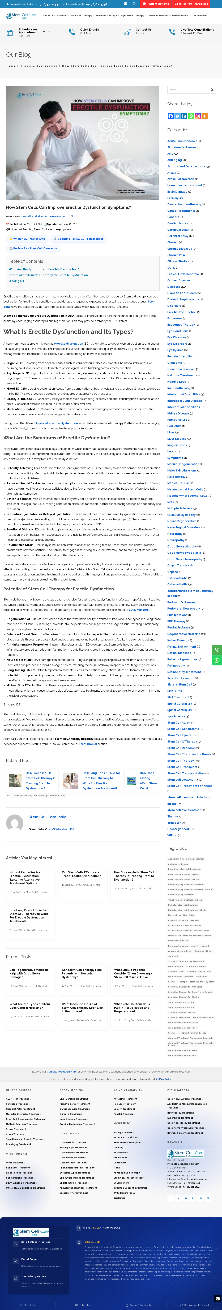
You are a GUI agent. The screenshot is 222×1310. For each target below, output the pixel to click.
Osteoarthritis (177, 578)
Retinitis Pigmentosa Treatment (185, 1133)
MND (170, 502)
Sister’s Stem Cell (179, 684)
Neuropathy (175, 540)
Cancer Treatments (181, 210)
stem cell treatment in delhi (182, 1050)
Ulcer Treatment (15, 1163)
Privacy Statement (124, 1132)
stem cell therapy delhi (202, 982)
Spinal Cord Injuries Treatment (77, 1178)
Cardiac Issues (177, 223)
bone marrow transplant (184, 185)
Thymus (173, 816)
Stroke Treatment (16, 1129)
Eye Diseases (176, 337)
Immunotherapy (178, 388)
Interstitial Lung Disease (184, 400)
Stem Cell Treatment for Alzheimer (25, 1119)
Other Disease (17, 1154)
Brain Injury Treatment (18, 1144)
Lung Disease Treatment (74, 1119)
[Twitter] (177, 116)
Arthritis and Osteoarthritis (186, 166)
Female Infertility (179, 356)
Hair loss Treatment (181, 375)
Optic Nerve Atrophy (182, 546)
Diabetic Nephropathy (183, 299)
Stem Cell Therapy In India (181, 1012)
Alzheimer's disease (181, 147)
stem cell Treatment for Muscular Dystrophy (191, 1038)
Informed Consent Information (131, 1188)
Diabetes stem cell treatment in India (187, 910)
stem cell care (175, 966)
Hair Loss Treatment (125, 1104)
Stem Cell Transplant (182, 767)
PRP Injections (177, 615)
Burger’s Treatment (71, 1114)
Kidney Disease (178, 413)
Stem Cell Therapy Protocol (129, 1178)
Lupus (171, 451)
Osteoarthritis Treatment (74, 1142)
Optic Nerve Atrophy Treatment (185, 1099)
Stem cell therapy (177, 982)
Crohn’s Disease (178, 280)
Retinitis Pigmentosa (182, 659)
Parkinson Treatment (17, 1104)
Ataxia (171, 172)
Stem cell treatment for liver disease (187, 1033)
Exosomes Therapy (181, 324)
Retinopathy (176, 665)
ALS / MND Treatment (18, 1099)
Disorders (174, 305)
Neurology (174, 533)
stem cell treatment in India (187, 797)
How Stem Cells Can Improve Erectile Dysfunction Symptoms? (68, 207)
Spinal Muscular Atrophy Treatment (25, 1139)
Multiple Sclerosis (180, 508)
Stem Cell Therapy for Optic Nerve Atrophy (190, 992)
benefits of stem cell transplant (184, 869)
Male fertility (176, 476)
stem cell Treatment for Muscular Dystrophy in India (191, 1044)
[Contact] (134, 3)
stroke (172, 803)
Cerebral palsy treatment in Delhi (185, 900)
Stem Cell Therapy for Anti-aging (185, 987)
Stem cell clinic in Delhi (199, 971)
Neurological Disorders (184, 527)
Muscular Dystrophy (181, 515)
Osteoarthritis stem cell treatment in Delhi (189, 936)
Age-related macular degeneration (186, 859)
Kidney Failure (177, 419)
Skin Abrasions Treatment (20, 1178)
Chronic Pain (176, 255)
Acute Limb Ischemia (182, 141)
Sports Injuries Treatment (74, 1183)
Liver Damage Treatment (74, 1099)
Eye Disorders (177, 343)
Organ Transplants (180, 565)
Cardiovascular (178, 229)
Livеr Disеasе (177, 438)
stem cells (201, 977)
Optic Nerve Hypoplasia (184, 552)
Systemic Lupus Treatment (75, 1173)
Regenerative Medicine (183, 634)
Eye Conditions (178, 331)
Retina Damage (178, 640)
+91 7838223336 (96, 4)
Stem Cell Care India (47, 817)
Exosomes (174, 318)
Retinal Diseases (179, 653)
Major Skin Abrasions (182, 470)
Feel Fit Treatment (124, 1114)
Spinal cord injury (204, 951)
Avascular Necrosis (181, 179)
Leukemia (174, 426)
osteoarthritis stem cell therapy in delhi (188, 930)
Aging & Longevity (128, 1090)
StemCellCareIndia (196, 966)
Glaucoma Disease (180, 369)
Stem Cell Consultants (183, 729)
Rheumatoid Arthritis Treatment (77, 1168)
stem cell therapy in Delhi (181, 1007)
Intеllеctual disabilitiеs (183, 407)
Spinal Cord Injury (179, 703)
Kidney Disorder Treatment (75, 1104)
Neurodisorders (18, 1090)
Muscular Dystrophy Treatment (23, 1114)
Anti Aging (174, 160)
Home (11, 66)
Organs (172, 572)
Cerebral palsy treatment (181, 895)
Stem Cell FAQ (121, 1157)
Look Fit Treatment (124, 1109)
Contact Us (120, 1163)
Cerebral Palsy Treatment (20, 1109)
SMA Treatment (178, 697)
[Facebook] (171, 116)
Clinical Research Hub (61, 1071)
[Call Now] (217, 650)
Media (117, 1168)
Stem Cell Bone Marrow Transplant (186, 961)
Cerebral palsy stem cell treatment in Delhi (190, 890)
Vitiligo (172, 835)
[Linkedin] (184, 116)
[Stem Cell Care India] (185, 1153)
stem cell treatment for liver (183, 1028)
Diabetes (173, 286)
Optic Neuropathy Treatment (183, 1123)
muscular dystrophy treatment (183, 920)
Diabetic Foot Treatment (19, 1173)
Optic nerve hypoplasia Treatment (186, 1128)
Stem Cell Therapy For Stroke (183, 997)
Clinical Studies (178, 261)
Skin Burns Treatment (18, 1168)
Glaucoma (174, 362)
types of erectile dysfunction (57, 423)
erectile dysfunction (68, 343)
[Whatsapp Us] (217, 660)
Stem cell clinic (176, 971)
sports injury (176, 716)
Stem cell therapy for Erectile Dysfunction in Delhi (39, 796)
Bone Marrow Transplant (127, 1142)
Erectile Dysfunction (39, 66)
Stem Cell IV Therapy (182, 741)
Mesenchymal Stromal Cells (187, 495)
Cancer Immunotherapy (184, 204)
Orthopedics (70, 1133)
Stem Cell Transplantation (186, 773)
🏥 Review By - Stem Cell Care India (33, 248)
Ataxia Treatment (15, 1134)
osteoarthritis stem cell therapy (184, 925)
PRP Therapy (176, 621)
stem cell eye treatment (180, 977)
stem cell (173, 956)
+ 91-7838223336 (191, 1183)
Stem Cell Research (181, 748)
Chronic (172, 242)
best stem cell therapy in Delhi (183, 874)
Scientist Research (180, 678)
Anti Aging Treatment (125, 1099)
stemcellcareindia (31, 216)
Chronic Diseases (179, 248)
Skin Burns (174, 691)
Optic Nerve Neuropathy (184, 559)
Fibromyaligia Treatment (73, 1147)
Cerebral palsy (177, 236)
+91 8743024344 (49, 4)
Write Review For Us (124, 1193)
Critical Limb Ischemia (183, 274)
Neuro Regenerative (182, 521)
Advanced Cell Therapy (127, 1173)
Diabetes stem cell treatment (183, 905)
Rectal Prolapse (178, 627)
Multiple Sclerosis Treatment (22, 1124)
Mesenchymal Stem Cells (185, 489)
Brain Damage (177, 191)
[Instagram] (198, 116)
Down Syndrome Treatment (21, 1183)
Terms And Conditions (126, 1137)
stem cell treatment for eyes (183, 1023)
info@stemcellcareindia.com (183, 1164)
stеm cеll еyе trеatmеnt (185, 810)
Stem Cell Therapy (180, 760)
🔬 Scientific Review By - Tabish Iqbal (78, 238)
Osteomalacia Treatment (74, 1152)
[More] (205, 116)
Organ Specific (71, 1090)
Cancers (173, 217)
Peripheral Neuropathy (183, 608)
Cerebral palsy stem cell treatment (186, 885)
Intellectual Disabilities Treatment (25, 1188)
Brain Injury (175, 198)
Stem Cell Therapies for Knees (189, 754)
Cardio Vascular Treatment (75, 1109)
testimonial (89, 744)
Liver (170, 432)
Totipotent (175, 822)
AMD (170, 153)
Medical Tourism (179, 483)
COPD (171, 267)
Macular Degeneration (183, 464)
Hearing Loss (176, 381)
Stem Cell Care (178, 722)
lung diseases (177, 445)
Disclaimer (119, 1198)
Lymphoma (175, 457)
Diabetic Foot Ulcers (182, 293)
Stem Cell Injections (181, 735)
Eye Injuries (175, 350)
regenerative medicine (180, 951)
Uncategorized (178, 829)
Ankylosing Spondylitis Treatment (78, 1188)
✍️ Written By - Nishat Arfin (27, 238)
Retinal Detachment (181, 646)
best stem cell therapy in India (183, 879)
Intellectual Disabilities (183, 394)
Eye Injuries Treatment (180, 1118)
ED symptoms (138, 609)
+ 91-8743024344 (198, 1179)
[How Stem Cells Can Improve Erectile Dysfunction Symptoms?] (82, 142)
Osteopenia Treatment (73, 1157)
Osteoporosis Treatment (73, 1163)
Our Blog (118, 1147)
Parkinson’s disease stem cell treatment (188, 946)
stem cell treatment (182, 779)
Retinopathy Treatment (184, 672)
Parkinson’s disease (181, 602)
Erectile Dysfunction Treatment (77, 1124)
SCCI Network (121, 1183)
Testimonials (121, 1152)
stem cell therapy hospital (181, 1002)
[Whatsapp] (191, 116)
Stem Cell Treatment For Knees (189, 786)
